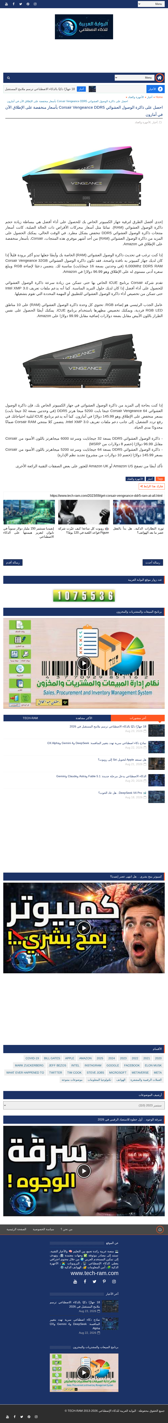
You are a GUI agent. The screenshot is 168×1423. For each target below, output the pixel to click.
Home (159, 97)
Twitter (55, 1072)
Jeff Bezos (57, 1065)
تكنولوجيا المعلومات (99, 1079)
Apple (69, 1058)
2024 (111, 1058)
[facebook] (13, 4)
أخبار (109, 89)
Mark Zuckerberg (29, 1065)
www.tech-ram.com (94, 1273)
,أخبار (155, 122)
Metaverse (140, 1072)
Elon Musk (153, 1065)
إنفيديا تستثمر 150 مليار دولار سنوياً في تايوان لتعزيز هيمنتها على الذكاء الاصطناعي (28, 533)
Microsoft (118, 1072)
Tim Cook (74, 1072)
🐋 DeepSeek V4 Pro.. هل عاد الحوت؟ (122, 792)
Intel (75, 1065)
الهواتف (120, 1079)
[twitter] (21, 4)
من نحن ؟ (67, 1229)
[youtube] (6, 4)
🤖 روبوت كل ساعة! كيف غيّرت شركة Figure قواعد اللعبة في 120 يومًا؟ (83, 530)
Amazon (85, 1058)
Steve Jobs (95, 1072)
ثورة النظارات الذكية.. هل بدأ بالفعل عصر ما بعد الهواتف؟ (138, 530)
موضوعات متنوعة (72, 1079)
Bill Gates (52, 1058)
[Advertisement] (84, 56)
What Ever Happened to (25, 1072)
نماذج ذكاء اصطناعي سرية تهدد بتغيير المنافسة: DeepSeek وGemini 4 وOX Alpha (96, 743)
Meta (158, 1072)
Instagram (93, 1065)
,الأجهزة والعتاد (143, 122)
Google (113, 1065)
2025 (100, 1058)
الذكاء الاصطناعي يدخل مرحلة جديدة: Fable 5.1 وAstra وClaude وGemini (101, 776)
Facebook (132, 1065)
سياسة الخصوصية (43, 1229)
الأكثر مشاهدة (84, 718)
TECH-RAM (30, 718)
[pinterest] (28, 4)
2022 (135, 1058)
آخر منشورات (138, 718)
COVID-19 (32, 1058)
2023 (123, 1058)
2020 (158, 1058)
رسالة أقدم (13, 562)
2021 (146, 1058)
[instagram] (35, 4)
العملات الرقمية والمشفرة (146, 1079)
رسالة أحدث (152, 562)
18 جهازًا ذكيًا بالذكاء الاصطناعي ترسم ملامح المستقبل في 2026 (62, 89)
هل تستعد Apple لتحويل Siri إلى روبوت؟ (122, 759)
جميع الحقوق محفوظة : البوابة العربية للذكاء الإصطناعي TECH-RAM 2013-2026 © (115, 1410)
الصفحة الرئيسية (16, 1229)
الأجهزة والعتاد (136, 97)
